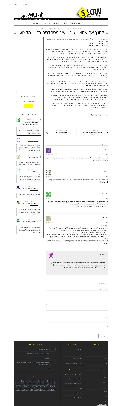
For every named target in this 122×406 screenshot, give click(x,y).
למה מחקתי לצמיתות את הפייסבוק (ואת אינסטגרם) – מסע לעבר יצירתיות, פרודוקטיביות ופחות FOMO (30, 122)
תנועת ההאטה (75, 23)
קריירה (53, 389)
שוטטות (43, 389)
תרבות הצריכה (18, 389)
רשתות (48, 389)
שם (106, 309)
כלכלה (105, 392)
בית (106, 354)
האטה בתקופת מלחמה (33, 141)
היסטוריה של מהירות (75, 379)
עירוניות (46, 386)
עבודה (16, 384)
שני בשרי (79, 354)
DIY (54, 381)
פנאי (33, 386)
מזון (106, 349)
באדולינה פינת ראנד (33, 157)
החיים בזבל (35, 171)
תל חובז (48, 369)
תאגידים (32, 389)
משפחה (105, 377)
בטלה (50, 381)
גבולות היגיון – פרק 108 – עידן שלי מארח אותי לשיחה (30, 189)
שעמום (37, 389)
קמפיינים (53, 23)
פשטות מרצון (26, 386)
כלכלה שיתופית (36, 384)
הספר (86, 23)
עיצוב (105, 358)
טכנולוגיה (44, 384)
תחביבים (26, 389)
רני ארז (74, 28)
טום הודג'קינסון (51, 384)
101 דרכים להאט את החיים (73, 374)
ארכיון (44, 23)
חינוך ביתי (66, 28)
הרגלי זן (79, 388)
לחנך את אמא (58, 28)
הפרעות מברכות (46, 358)
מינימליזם (22, 384)
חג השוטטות (78, 358)
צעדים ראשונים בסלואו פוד (73, 383)
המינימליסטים (77, 393)
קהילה (105, 387)
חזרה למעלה (103, 405)
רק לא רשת (78, 349)
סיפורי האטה (78, 398)
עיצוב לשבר (52, 386)
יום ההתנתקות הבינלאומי (74, 363)
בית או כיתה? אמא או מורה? (61, 131)
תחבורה (105, 401)
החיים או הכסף (43, 381)
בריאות (105, 382)
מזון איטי (29, 384)
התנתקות (24, 381)
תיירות (105, 373)
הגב (106, 154)
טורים (63, 23)
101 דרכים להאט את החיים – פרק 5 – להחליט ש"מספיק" (92, 132)
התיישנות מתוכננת (33, 381)
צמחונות (19, 386)
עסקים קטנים (39, 386)
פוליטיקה (104, 396)
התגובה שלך (103, 289)
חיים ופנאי (104, 368)
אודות (35, 23)
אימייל (105, 317)
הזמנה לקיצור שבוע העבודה (43, 349)
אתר (106, 326)
